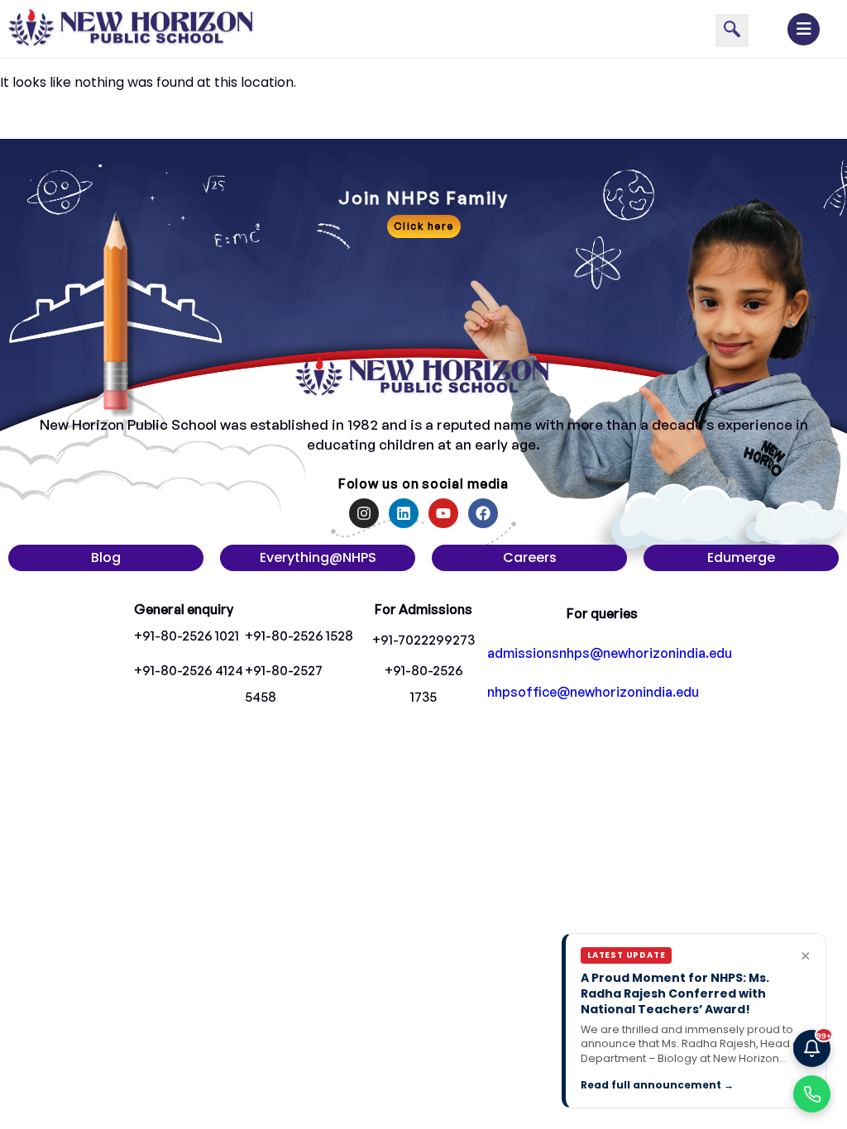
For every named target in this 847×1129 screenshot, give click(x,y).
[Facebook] (483, 513)
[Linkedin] (404, 513)
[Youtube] (443, 513)
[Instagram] (364, 513)
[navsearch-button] (732, 30)
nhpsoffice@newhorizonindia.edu (593, 692)
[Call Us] (811, 1093)
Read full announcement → (657, 1085)
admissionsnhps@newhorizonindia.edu (609, 653)
